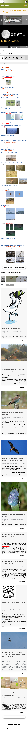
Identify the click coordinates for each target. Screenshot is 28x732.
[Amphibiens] (17, 58)
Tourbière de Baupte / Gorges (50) (8, 238)
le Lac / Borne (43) (5, 205)
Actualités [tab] (3, 284)
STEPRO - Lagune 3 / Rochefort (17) (8, 90)
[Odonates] (20, 58)
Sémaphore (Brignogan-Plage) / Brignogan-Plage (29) (12, 125)
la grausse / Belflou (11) (6, 69)
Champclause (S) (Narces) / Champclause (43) (10, 189)
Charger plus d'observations (14, 267)
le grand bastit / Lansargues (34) (7, 149)
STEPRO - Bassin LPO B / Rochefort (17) (9, 94)
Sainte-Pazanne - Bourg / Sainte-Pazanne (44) (10, 222)
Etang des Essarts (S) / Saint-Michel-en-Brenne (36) (11, 162)
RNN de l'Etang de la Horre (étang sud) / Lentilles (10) (12, 65)
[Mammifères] (6, 58)
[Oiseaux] (2, 58)
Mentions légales (10, 724)
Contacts (15, 724)
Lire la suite (20, 340)
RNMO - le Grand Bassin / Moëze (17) (8, 87)
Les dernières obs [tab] (5, 50)
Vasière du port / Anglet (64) (6, 248)
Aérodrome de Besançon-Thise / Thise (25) (10, 97)
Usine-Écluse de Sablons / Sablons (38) (9, 185)
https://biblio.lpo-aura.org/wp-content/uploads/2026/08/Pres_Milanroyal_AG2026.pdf (14, 474)
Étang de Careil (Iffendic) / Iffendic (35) (9, 152)
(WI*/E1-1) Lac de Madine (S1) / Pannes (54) (10, 241)
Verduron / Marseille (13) (6, 72)
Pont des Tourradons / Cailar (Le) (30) (8, 145)
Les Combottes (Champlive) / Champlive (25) (10, 122)
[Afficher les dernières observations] (7, 53)
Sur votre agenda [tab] (10, 284)
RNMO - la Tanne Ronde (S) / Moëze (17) (9, 76)
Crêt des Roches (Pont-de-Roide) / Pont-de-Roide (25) (12, 112)
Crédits (19, 724)
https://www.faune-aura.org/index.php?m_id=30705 (13, 424)
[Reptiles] (13, 58)
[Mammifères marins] (9, 58)
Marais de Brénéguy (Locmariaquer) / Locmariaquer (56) (12, 245)
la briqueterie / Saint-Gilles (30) (7, 135)
